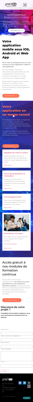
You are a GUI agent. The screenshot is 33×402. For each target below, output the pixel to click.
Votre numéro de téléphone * (11, 336)
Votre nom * (5, 329)
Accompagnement (12, 197)
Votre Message (6, 349)
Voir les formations (10, 244)
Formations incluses (13, 233)
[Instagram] (29, 383)
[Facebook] (20, 383)
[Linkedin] (24, 383)
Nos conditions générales (8, 396)
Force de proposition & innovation (14, 175)
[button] (25, 4)
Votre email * (5, 342)
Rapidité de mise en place (16, 153)
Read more (8, 165)
